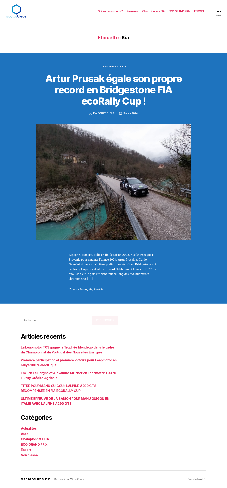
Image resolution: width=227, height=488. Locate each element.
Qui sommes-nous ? (110, 11)
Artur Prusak (80, 289)
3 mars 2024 (130, 113)
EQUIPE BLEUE (106, 113)
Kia (90, 289)
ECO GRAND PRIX (179, 11)
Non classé (29, 455)
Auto (24, 434)
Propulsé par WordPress (69, 479)
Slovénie (98, 289)
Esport (26, 450)
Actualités (29, 428)
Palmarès (132, 11)
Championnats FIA (153, 11)
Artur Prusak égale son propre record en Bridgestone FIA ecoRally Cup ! (113, 89)
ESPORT (199, 11)
